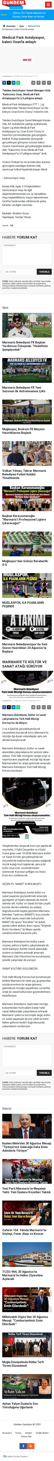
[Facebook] (4, 83)
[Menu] (48, 5)
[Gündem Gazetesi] (14, 4)
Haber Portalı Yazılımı (17, 1456)
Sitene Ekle (26, 1436)
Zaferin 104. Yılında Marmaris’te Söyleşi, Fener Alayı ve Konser (29, 15)
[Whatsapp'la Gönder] (18, 83)
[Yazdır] (33, 83)
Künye (18, 1433)
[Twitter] (9, 83)
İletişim (28, 1433)
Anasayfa (10, 26)
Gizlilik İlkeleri (42, 1433)
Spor (21, 26)
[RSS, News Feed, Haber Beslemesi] (30, 1446)
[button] (38, 83)
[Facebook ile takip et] (23, 1446)
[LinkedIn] (13, 83)
